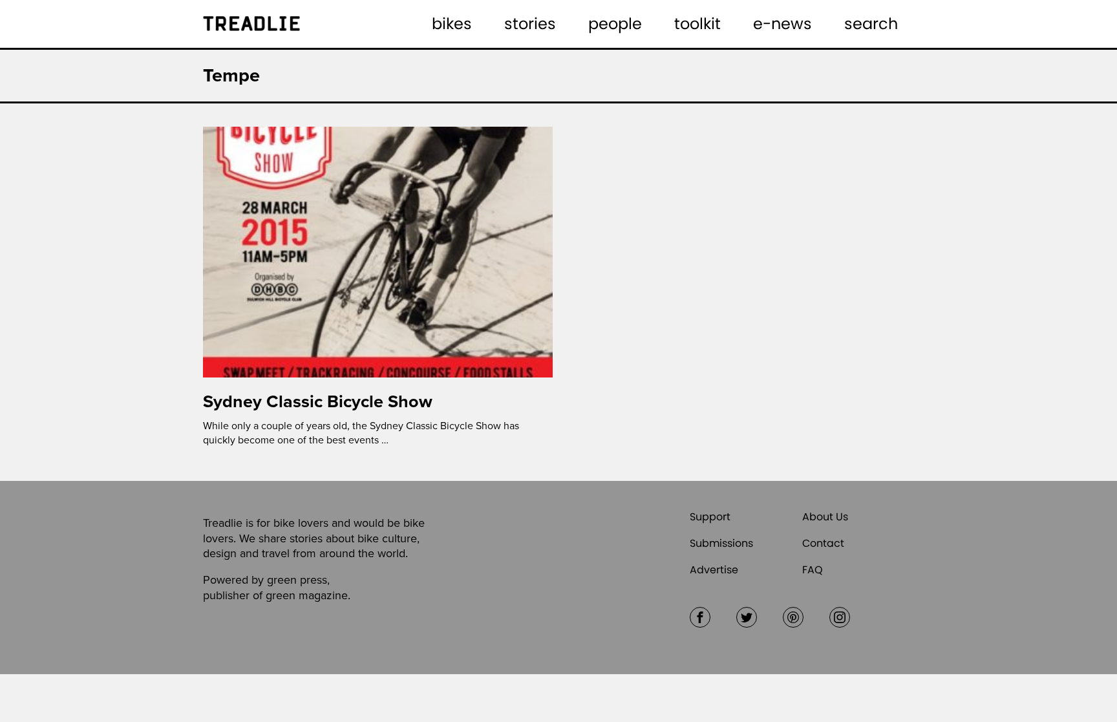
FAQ (812, 569)
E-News (782, 23)
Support (710, 516)
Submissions (721, 543)
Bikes (452, 23)
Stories (530, 23)
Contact (823, 543)
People (615, 23)
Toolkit (697, 23)
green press (297, 580)
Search (871, 23)
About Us (825, 516)
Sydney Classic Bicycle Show (317, 401)
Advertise (714, 569)
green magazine (307, 595)
